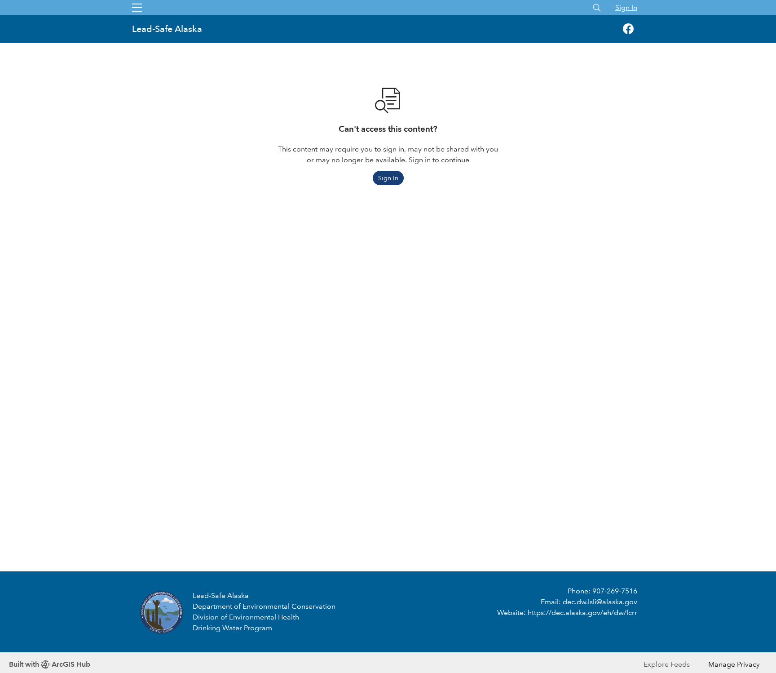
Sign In (626, 7)
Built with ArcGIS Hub (49, 664)
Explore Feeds (667, 664)
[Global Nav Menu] (137, 7)
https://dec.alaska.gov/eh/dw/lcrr (582, 612)
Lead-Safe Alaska (168, 28)
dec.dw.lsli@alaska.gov (600, 601)
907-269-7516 (614, 591)
